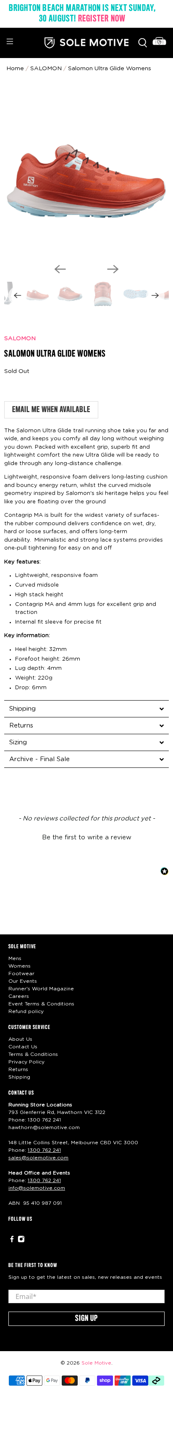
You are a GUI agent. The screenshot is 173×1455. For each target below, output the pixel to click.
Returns (18, 1069)
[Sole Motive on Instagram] (21, 1240)
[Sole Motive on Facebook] (12, 1240)
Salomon (46, 68)
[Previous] (60, 269)
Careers (18, 996)
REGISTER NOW (102, 19)
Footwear (21, 973)
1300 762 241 (44, 1119)
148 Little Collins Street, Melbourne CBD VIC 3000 (73, 1142)
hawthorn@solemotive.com (44, 1127)
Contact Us (22, 1046)
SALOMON (20, 338)
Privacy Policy (26, 1061)
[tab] (86, 708)
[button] (86, 836)
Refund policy (26, 1011)
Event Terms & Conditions (41, 1003)
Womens (19, 965)
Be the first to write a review (86, 837)
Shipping (19, 1076)
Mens (14, 958)
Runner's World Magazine (41, 988)
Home (15, 68)
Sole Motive (96, 1363)
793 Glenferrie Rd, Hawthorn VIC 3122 (56, 1112)
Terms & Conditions (33, 1054)
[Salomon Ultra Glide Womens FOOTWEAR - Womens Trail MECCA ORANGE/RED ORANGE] (86, 174)
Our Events (22, 981)
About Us (20, 1039)
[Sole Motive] (86, 42)
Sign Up (86, 1319)
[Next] (113, 269)
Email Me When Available (51, 410)
